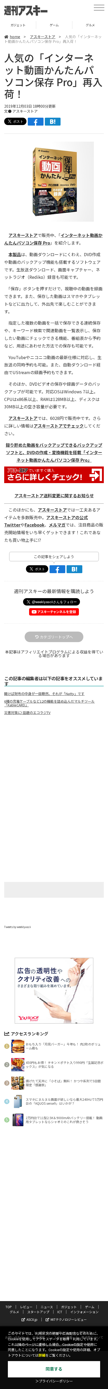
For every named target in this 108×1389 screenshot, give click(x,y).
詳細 (42, 1355)
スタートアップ (38, 1311)
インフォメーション (84, 1311)
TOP (9, 1306)
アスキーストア (42, 36)
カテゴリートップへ (56, 636)
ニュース (47, 1306)
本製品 (14, 254)
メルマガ (57, 525)
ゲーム (18, 25)
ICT (59, 1311)
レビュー (26, 1306)
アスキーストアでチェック (59, 426)
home (15, 36)
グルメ (54, 25)
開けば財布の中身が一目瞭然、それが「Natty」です (44, 694)
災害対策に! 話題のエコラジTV (27, 713)
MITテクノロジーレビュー (69, 1319)
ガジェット (69, 1306)
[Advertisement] (54, 763)
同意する (54, 1369)
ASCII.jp (31, 1319)
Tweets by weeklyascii (17, 927)
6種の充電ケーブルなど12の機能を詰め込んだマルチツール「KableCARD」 (49, 703)
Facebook (35, 525)
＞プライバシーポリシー (54, 1381)
